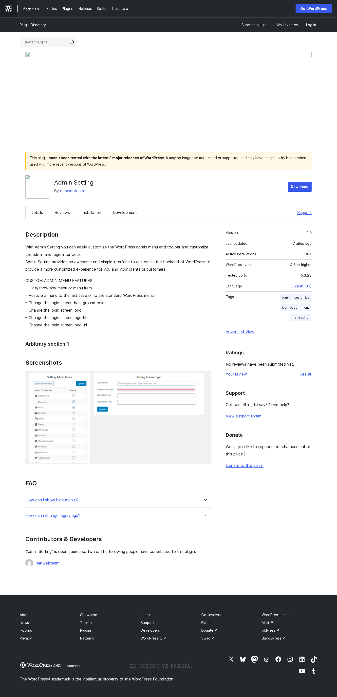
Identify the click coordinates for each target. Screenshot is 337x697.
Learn (145, 615)
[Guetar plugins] (72, 42)
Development (125, 212)
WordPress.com (277, 615)
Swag (208, 638)
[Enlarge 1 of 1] (204, 378)
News (24, 623)
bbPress (271, 630)
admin (285, 297)
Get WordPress (313, 8)
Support (304, 212)
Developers (150, 630)
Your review (236, 374)
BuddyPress (274, 638)
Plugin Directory (33, 25)
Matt (267, 623)
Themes (87, 623)
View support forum (243, 416)
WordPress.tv (154, 638)
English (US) (302, 286)
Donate (209, 630)
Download (299, 187)
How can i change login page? (52, 515)
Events (206, 623)
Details (37, 212)
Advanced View (240, 331)
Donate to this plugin (244, 465)
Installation (91, 212)
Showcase (88, 615)
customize (302, 297)
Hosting (26, 630)
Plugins (86, 630)
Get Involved (212, 615)
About (25, 615)
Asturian (73, 666)
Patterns (87, 638)
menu (305, 307)
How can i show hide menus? (52, 500)
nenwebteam (72, 190)
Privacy (26, 638)
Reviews (62, 212)
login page (290, 307)
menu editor (301, 317)
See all (306, 374)
